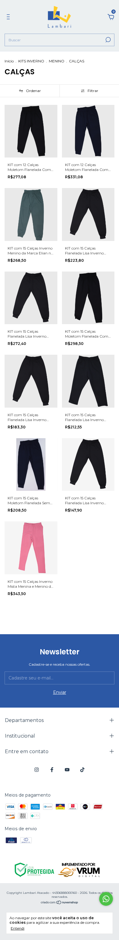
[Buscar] (107, 40)
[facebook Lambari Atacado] (51, 769)
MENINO (56, 61)
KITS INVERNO (31, 61)
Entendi (17, 928)
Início (9, 61)
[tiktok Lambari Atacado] (82, 769)
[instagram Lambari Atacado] (36, 769)
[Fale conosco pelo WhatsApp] (106, 899)
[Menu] (9, 18)
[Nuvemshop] (60, 903)
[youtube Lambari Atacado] (67, 769)
